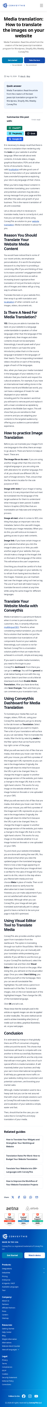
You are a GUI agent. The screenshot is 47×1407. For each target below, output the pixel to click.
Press (4, 1311)
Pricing (5, 1276)
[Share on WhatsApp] (30, 1197)
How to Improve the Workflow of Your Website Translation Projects (22, 1183)
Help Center (7, 1332)
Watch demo (35, 1255)
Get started (12, 60)
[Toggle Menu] (41, 5)
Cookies (5, 1374)
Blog (28, 76)
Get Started (12, 1255)
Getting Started (8, 1328)
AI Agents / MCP (8, 1283)
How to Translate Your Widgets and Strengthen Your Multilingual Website (23, 1143)
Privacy (5, 1360)
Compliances (7, 1367)
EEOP (4, 1370)
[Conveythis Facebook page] (23, 1396)
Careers (5, 1314)
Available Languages (10, 1287)
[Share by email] (36, 1197)
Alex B (23, 76)
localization (14, 169)
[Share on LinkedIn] (24, 1197)
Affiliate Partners (8, 1308)
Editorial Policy (8, 1381)
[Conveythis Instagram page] (30, 1396)
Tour (4, 1290)
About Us (5, 1301)
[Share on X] (13, 1197)
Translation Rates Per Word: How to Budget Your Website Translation (23, 1157)
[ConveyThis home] (14, 5)
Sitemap (5, 1318)
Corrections (6, 1384)
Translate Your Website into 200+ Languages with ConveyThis (21, 1170)
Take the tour (34, 60)
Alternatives (6, 1342)
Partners (5, 1304)
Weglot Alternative (9, 1339)
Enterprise (6, 1280)
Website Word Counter (11, 1346)
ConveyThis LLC (35, 1403)
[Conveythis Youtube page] (36, 1396)
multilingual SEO (11, 627)
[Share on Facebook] (19, 1197)
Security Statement (9, 1377)
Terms (4, 1363)
